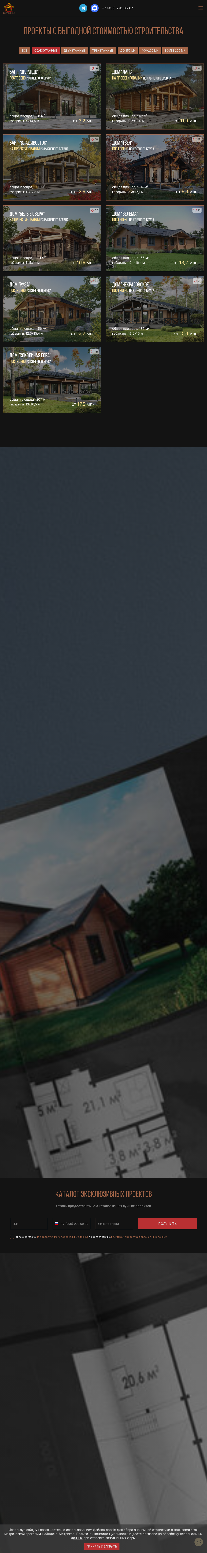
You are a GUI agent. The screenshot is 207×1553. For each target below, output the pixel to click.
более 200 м (175, 50)
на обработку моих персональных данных (62, 1236)
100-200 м (150, 50)
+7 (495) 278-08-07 (117, 8)
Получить (167, 1224)
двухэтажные (74, 50)
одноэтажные (45, 50)
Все (24, 50)
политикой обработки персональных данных (139, 1236)
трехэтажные (102, 50)
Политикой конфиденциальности (102, 1534)
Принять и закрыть (102, 1546)
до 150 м (127, 50)
